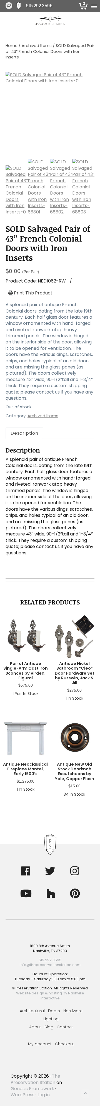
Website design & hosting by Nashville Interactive (50, 996)
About (35, 1027)
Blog (48, 1027)
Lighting (51, 1019)
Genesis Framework (32, 1088)
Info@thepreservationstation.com (50, 964)
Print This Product (32, 293)
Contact (65, 1027)
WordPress (22, 1095)
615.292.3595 (39, 6)
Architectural (32, 1011)
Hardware (72, 1011)
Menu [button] (93, 6)
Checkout (64, 1044)
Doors (54, 1011)
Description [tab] (24, 433)
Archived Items (37, 45)
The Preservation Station (35, 1079)
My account (40, 1044)
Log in (44, 1095)
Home (12, 45)
